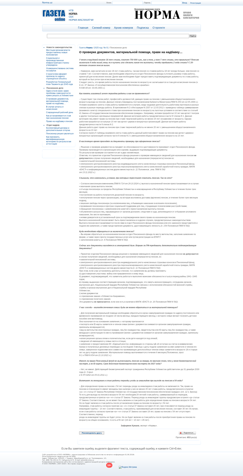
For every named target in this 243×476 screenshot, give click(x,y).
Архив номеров (123, 27)
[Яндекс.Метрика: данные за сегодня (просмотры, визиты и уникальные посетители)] (128, 467)
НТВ (71, 10)
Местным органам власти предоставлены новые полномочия (58, 52)
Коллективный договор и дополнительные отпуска (58, 129)
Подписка (143, 27)
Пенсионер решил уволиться (60, 133)
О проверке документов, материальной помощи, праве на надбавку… (57, 101)
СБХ (71, 16)
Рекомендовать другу (92, 433)
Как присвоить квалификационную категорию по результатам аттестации (58, 140)
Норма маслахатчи (81, 20)
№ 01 (106, 48)
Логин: (109, 3)
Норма (73, 13)
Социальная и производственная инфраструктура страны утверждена (57, 61)
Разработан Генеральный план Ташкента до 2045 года (59, 83)
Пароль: (147, 3)
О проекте (159, 27)
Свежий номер (101, 27)
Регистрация (195, 3)
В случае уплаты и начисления (54, 108)
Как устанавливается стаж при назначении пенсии (58, 117)
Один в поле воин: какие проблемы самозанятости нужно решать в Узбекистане (59, 93)
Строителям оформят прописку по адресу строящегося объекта (56, 76)
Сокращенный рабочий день (59, 112)
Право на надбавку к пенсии (59, 121)
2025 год (98, 48)
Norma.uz (47, 2)
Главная (83, 27)
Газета (86, 48)
